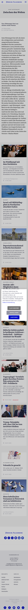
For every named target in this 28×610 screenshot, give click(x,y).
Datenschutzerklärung (8, 302)
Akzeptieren (14, 317)
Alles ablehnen (14, 308)
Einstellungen (14, 312)
